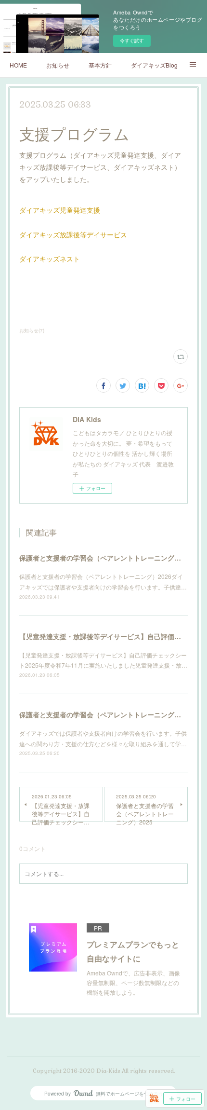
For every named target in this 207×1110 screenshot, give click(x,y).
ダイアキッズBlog (154, 65)
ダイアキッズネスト (49, 258)
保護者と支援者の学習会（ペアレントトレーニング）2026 (107, 557)
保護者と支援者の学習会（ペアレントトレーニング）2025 (107, 714)
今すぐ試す (132, 40)
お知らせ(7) (31, 330)
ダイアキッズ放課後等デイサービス (73, 234)
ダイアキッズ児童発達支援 (59, 210)
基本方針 (100, 65)
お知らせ (57, 65)
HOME (18, 65)
